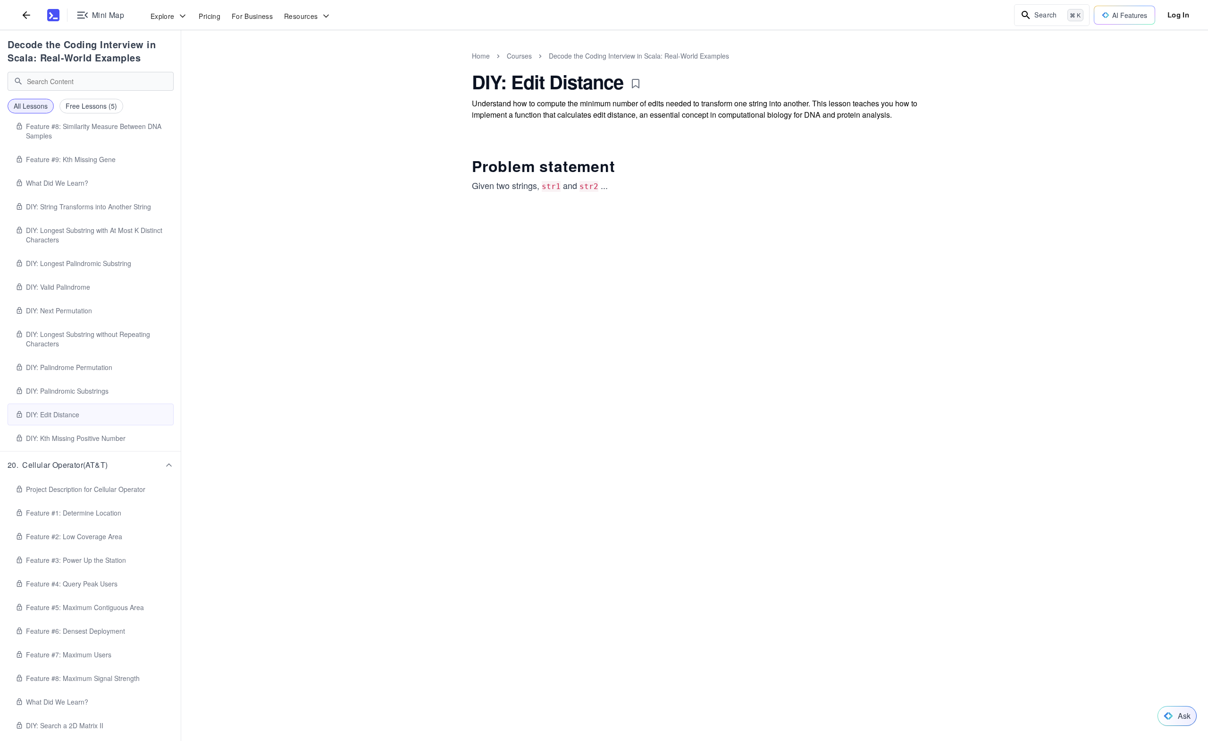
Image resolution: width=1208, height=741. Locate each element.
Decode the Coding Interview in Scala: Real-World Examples (82, 50)
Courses (519, 55)
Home (481, 55)
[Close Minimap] (181, 66)
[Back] (26, 15)
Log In (1178, 14)
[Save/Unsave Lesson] (635, 83)
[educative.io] (53, 15)
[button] (90, 465)
